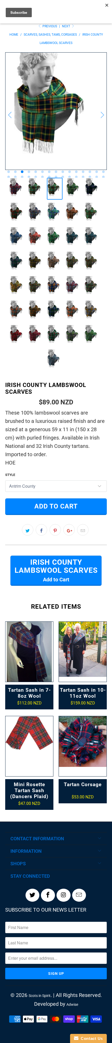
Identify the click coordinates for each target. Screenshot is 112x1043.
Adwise (72, 1004)
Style (10, 475)
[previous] (10, 115)
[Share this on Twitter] (27, 530)
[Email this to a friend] (83, 530)
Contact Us (90, 1038)
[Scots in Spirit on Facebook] (48, 895)
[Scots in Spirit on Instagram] (64, 895)
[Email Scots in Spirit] (79, 895)
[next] (101, 115)
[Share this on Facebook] (41, 530)
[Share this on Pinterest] (55, 530)
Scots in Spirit (40, 996)
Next (66, 26)
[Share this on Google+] (69, 530)
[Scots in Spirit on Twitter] (33, 895)
